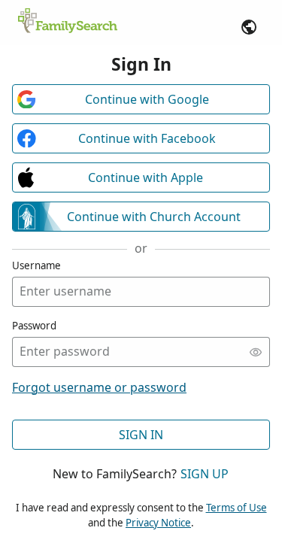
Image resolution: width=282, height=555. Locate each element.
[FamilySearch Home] (67, 21)
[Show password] (256, 352)
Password (34, 325)
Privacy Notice (158, 522)
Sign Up (204, 474)
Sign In (141, 434)
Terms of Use (236, 507)
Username (36, 265)
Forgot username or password (99, 387)
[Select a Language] (249, 27)
